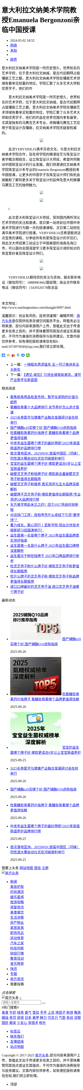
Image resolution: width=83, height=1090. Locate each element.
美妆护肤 (17, 887)
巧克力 (53, 1018)
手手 (43, 1012)
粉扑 (42, 1023)
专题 (13, 974)
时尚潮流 (17, 892)
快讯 (13, 969)
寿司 (12, 1018)
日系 (28, 1018)
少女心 (22, 1023)
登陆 (37, 868)
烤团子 (60, 1012)
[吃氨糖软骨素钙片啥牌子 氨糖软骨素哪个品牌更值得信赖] (35, 694)
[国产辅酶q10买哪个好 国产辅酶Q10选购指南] (35, 639)
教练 (77, 1012)
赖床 (12, 1023)
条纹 (69, 1018)
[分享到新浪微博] (13, 355)
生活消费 (17, 917)
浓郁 (77, 1018)
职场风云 (17, 933)
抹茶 (20, 1012)
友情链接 (17, 1041)
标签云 (15, 1031)
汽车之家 (17, 943)
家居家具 (17, 928)
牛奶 (12, 1012)
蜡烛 (5, 1018)
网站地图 (26, 868)
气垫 (62, 1018)
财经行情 (17, 953)
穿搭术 (33, 1023)
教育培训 (17, 958)
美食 (5, 1012)
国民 (5, 1023)
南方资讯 (17, 979)
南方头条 (42, 1055)
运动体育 (17, 938)
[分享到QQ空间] (8, 355)
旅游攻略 (17, 902)
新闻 (13, 881)
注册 (45, 868)
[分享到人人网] (23, 355)
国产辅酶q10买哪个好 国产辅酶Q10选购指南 (43, 428)
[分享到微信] (28, 355)
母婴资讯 (17, 907)
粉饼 (69, 1012)
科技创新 (17, 948)
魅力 (43, 1018)
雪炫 (35, 1012)
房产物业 (17, 922)
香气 (28, 1012)
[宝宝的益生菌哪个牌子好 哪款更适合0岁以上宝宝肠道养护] (35, 747)
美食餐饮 (17, 912)
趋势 (13, 59)
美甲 (35, 1018)
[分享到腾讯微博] (18, 355)
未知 (13, 50)
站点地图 (17, 1047)
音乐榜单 (17, 963)
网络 (13, 45)
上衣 (51, 1012)
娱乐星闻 (17, 897)
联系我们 (17, 1036)
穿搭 (20, 1018)
